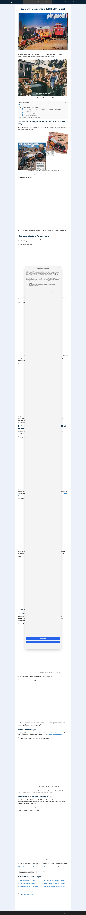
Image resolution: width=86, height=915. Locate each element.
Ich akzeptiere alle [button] (43, 638)
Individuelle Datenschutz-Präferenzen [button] (43, 641)
